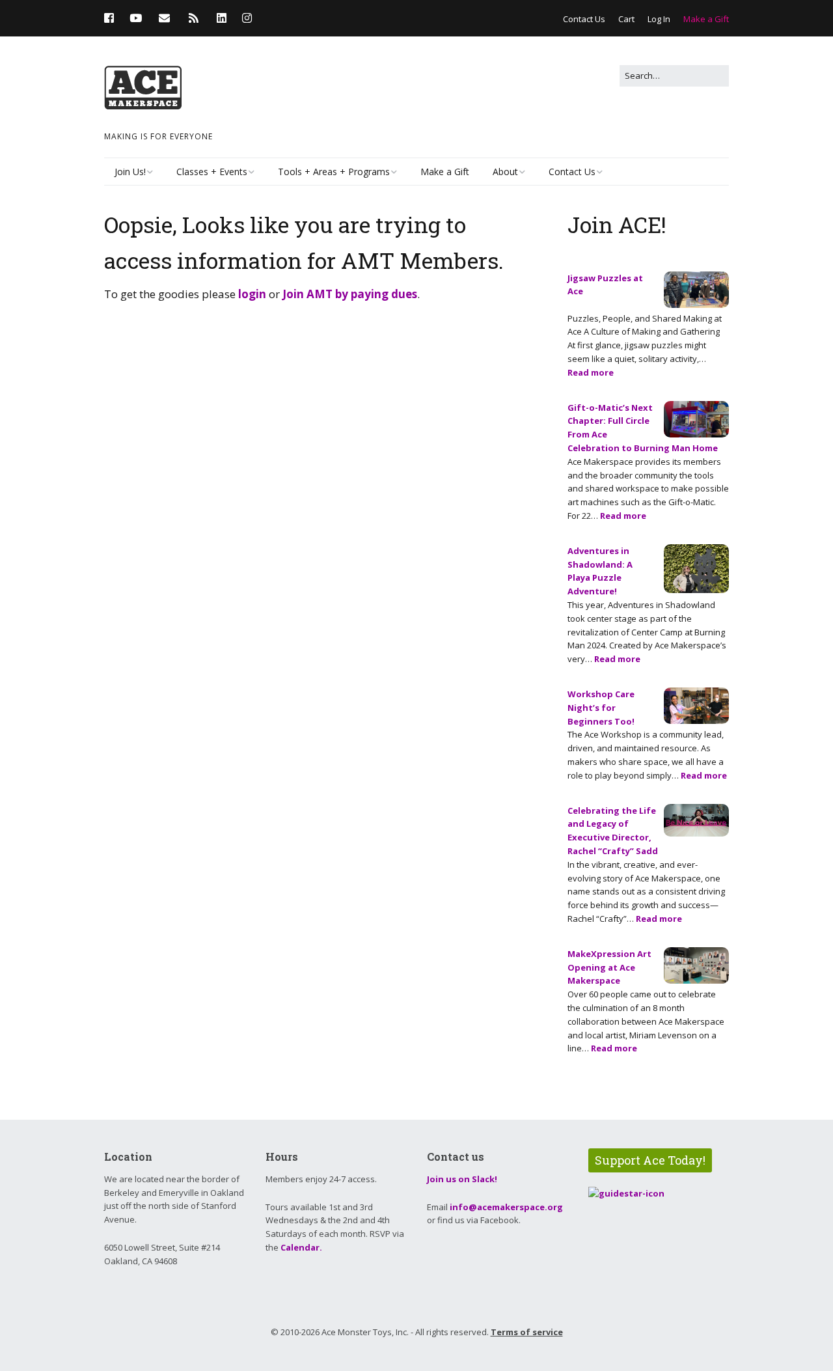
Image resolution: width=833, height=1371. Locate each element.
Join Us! (130, 171)
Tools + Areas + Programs (334, 171)
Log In (659, 19)
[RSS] (193, 18)
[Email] (164, 18)
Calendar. (301, 1247)
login (252, 293)
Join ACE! (616, 224)
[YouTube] (135, 18)
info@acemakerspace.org (506, 1207)
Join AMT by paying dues (349, 293)
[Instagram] (247, 18)
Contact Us (584, 19)
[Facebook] (112, 18)
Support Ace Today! (650, 1160)
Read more (590, 372)
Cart (626, 19)
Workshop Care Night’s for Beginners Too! (601, 707)
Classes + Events (211, 171)
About (505, 171)
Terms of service (527, 1332)
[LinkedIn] (221, 18)
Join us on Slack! (462, 1179)
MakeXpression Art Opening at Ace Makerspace (609, 967)
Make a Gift (706, 19)
